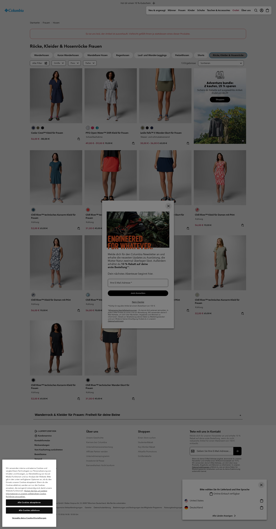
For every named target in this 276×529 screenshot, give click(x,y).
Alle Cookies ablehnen (29, 510)
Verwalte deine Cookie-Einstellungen (29, 518)
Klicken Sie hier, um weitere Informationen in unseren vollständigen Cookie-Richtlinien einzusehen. (26, 494)
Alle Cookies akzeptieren (29, 502)
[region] (29, 493)
